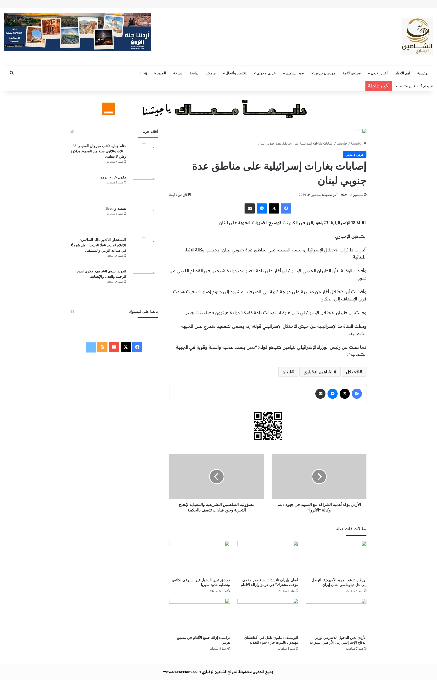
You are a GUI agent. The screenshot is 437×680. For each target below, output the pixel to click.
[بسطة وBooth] (144, 220)
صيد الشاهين (295, 73)
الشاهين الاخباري (318, 371)
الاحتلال (352, 371)
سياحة (178, 73)
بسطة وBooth (115, 208)
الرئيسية (423, 73)
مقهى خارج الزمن (113, 177)
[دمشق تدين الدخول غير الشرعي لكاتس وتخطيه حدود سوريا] (199, 558)
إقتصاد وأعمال (236, 73)
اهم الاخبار (402, 73)
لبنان (286, 371)
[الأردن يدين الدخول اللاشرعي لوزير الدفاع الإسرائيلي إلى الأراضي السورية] (336, 616)
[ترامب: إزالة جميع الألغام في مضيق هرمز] (199, 616)
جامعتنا (211, 73)
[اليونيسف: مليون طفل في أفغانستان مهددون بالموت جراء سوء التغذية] (267, 616)
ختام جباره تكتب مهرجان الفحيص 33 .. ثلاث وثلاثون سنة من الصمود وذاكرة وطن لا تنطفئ (98, 151)
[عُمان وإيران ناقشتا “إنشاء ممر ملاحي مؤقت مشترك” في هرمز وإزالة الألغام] (267, 558)
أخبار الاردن (379, 73)
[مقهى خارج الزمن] (144, 188)
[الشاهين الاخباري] (417, 36)
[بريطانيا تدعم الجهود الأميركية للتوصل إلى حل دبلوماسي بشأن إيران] (336, 558)
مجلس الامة (352, 73)
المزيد (161, 73)
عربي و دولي (266, 73)
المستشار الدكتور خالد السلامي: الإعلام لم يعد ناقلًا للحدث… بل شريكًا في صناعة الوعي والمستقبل (98, 245)
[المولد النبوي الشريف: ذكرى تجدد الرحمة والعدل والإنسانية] (144, 282)
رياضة (194, 73)
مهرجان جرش (324, 73)
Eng (143, 73)
